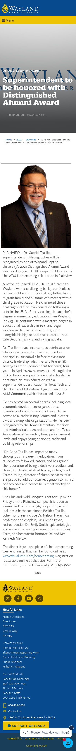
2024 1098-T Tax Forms (16, 698)
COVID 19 (8, 626)
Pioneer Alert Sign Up (15, 648)
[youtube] (29, 598)
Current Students (13, 674)
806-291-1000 (16, 705)
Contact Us (15, 711)
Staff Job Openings (14, 683)
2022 (19, 139)
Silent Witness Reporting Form (21, 652)
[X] (8, 598)
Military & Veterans (14, 666)
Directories (9, 621)
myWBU (7, 635)
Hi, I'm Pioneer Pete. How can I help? (46, 732)
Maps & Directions (13, 617)
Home (9, 139)
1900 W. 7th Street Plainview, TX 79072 (31, 717)
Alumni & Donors (13, 688)
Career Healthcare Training (19, 657)
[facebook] (18, 598)
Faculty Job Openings (16, 679)
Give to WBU (10, 631)
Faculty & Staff (11, 693)
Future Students (12, 662)
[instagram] (39, 598)
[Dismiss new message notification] (71, 727)
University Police (13, 643)
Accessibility (14, 738)
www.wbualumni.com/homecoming (28, 555)
